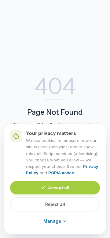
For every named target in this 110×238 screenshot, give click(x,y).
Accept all (58, 187)
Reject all (55, 204)
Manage (52, 221)
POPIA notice (61, 172)
